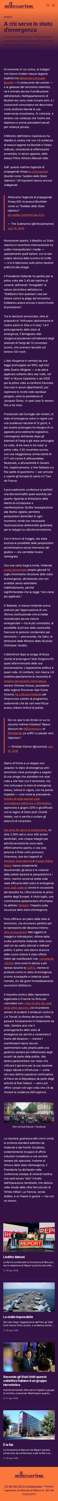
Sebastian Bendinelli (17, 55)
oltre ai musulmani (15, 932)
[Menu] (53, 5)
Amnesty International (18, 861)
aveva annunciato (15, 569)
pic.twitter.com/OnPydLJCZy (26, 215)
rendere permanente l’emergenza (25, 681)
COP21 (31, 967)
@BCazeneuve (32, 728)
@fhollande (15, 733)
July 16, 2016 (16, 228)
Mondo (8, 17)
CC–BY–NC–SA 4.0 (16, 1486)
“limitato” (23, 905)
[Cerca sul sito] (47, 5)
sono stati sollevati (16, 887)
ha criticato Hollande (28, 694)
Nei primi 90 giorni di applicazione (25, 830)
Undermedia (34, 1486)
